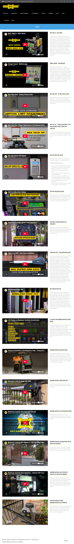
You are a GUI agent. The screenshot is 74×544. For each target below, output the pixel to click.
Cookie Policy (34, 539)
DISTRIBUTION (6, 20)
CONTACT (12, 20)
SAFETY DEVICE (5, 13)
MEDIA (57, 13)
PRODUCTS (43, 13)
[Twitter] (64, 1)
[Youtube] (70, 1)
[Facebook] (61, 1)
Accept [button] (66, 540)
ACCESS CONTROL (14, 13)
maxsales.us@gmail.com (9, 1)
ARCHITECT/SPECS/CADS (24, 13)
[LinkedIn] (67, 1)
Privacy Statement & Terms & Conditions (12, 541)
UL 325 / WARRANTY (35, 13)
